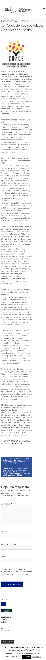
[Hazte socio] (6, 611)
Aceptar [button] (26, 657)
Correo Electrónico (6, 629)
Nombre (5, 531)
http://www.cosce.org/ (13, 443)
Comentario (6, 504)
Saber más (36, 656)
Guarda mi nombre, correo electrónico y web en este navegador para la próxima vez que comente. (16, 571)
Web (3, 557)
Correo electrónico (9, 544)
